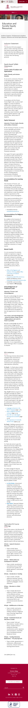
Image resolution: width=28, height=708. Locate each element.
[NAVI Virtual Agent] (14, 704)
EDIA (4, 1)
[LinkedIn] (9, 694)
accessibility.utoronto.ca (13, 211)
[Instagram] (19, 694)
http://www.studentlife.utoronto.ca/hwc (17, 280)
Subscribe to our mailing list (14, 681)
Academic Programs (6, 35)
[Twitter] (12, 694)
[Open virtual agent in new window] (14, 707)
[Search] (23, 687)
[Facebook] (15, 694)
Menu (13, 12)
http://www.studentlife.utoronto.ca (15, 277)
